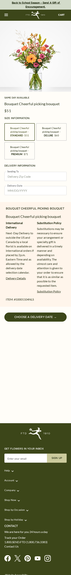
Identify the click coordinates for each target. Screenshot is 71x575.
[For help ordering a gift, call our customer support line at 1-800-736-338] (35, 15)
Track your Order (15, 537)
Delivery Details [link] (16, 278)
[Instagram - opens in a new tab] (49, 558)
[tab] (35, 56)
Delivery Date (14, 185)
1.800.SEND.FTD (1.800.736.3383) (26, 542)
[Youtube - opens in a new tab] (39, 558)
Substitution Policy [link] (49, 291)
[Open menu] (6, 15)
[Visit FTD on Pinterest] (29, 558)
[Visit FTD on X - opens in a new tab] (19, 558)
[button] (6, 15)
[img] (35, 56)
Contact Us (11, 546)
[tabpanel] (35, 56)
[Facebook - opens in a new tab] (9, 558)
